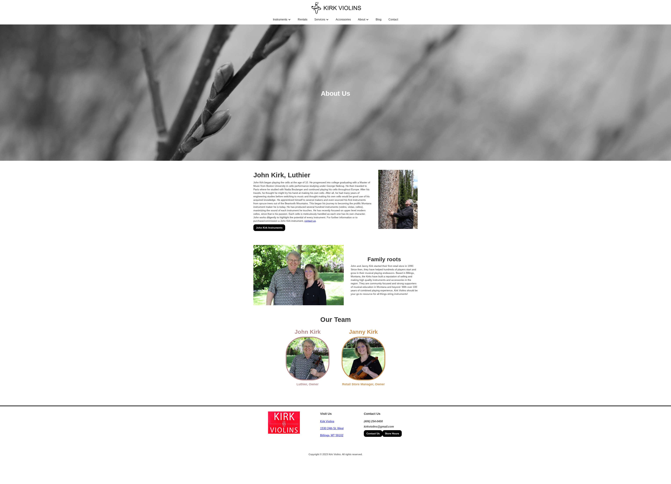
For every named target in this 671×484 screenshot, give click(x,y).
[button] (281, 19)
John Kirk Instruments (269, 227)
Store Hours (392, 433)
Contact (393, 19)
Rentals (302, 19)
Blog (378, 19)
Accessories (343, 19)
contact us (310, 220)
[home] (336, 7)
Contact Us (373, 433)
